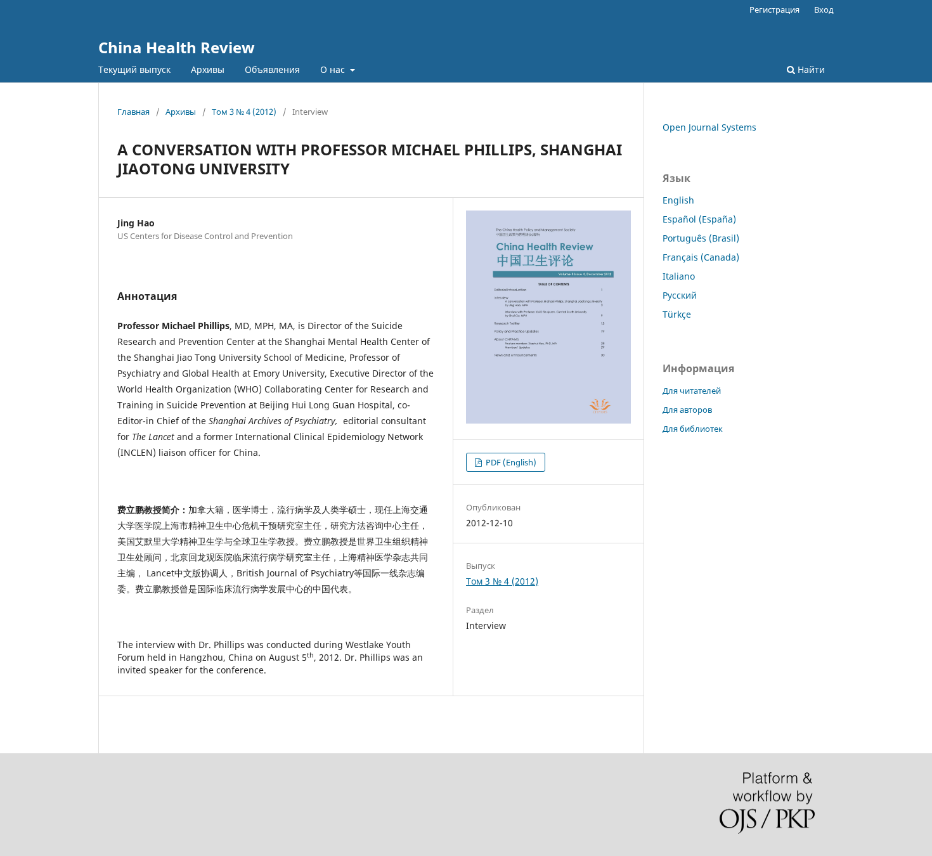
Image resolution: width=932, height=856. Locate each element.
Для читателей (692, 390)
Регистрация (774, 9)
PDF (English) (510, 462)
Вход (824, 9)
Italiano (679, 276)
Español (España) (699, 219)
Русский (680, 295)
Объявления (272, 69)
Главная (133, 111)
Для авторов (687, 409)
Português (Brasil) (701, 238)
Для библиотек (693, 428)
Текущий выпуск (134, 69)
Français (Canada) (701, 257)
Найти (810, 69)
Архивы (207, 69)
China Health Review (176, 47)
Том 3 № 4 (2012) (244, 111)
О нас (333, 69)
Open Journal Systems (709, 127)
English (678, 200)
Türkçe (677, 314)
